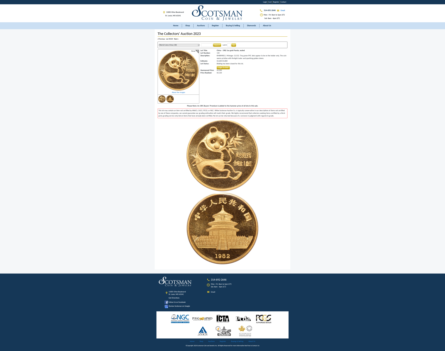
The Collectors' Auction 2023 (179, 34)
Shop (187, 26)
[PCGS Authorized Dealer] (264, 319)
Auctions (201, 26)
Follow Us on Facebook (177, 302)
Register (276, 2)
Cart (270, 2)
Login (265, 2)
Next (176, 39)
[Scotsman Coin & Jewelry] (222, 13)
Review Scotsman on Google (179, 306)
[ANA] (223, 331)
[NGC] (180, 319)
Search (217, 45)
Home (175, 26)
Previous (161, 39)
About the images (178, 92)
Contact (283, 2)
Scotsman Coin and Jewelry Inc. (207, 346)
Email (282, 10)
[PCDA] (243, 319)
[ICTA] (223, 319)
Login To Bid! (223, 68)
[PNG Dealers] (202, 319)
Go (233, 45)
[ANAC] (203, 331)
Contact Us (255, 346)
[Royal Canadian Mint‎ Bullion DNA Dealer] (245, 331)
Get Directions (174, 298)
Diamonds (251, 26)
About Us (267, 26)
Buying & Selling (233, 26)
